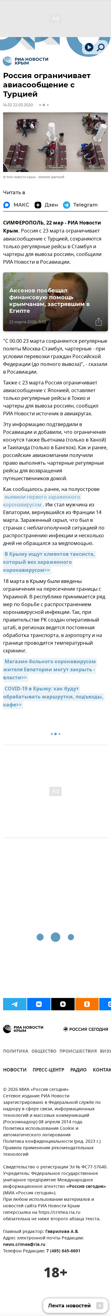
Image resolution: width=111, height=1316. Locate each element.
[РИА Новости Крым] (25, 61)
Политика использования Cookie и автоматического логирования (40, 1132)
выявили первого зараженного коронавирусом (42, 501)
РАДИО (78, 1070)
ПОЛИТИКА (15, 1051)
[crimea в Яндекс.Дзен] (63, 1004)
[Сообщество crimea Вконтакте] (39, 1004)
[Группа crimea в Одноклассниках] (87, 1004)
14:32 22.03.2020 (18, 105)
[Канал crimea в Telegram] (15, 1004)
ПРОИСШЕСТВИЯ (78, 1051)
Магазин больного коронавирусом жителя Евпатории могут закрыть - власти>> (50, 670)
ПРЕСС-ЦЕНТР (48, 1070)
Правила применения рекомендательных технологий (48, 1151)
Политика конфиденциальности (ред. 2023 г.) (52, 1141)
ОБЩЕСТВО (43, 1051)
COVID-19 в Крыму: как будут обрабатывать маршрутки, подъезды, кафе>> (54, 697)
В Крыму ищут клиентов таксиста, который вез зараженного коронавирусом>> (49, 563)
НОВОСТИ (15, 1070)
